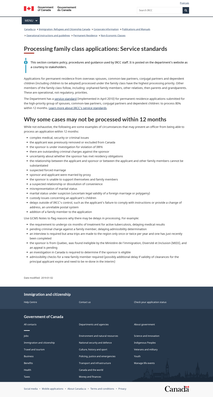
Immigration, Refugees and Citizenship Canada (64, 29)
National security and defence (95, 342)
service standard (65, 99)
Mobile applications (52, 388)
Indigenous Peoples (145, 342)
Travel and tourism (34, 349)
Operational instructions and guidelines (48, 35)
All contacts (30, 324)
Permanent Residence (85, 35)
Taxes (27, 376)
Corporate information (106, 29)
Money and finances (90, 376)
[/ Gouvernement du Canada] (50, 9)
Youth (137, 356)
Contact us (85, 302)
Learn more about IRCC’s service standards (78, 108)
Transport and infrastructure (95, 363)
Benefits (28, 363)
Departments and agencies (94, 324)
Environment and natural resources (98, 335)
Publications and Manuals (136, 29)
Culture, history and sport (93, 349)
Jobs (26, 335)
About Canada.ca (77, 388)
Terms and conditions (102, 388)
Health (27, 370)
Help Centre (30, 302)
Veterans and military (146, 349)
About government (144, 324)
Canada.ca (30, 29)
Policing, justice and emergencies (97, 356)
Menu (29, 20)
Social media (31, 388)
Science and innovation (146, 335)
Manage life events (144, 363)
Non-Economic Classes (113, 35)
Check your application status (150, 302)
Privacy (122, 388)
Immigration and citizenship (39, 342)
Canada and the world (91, 370)
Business (29, 356)
